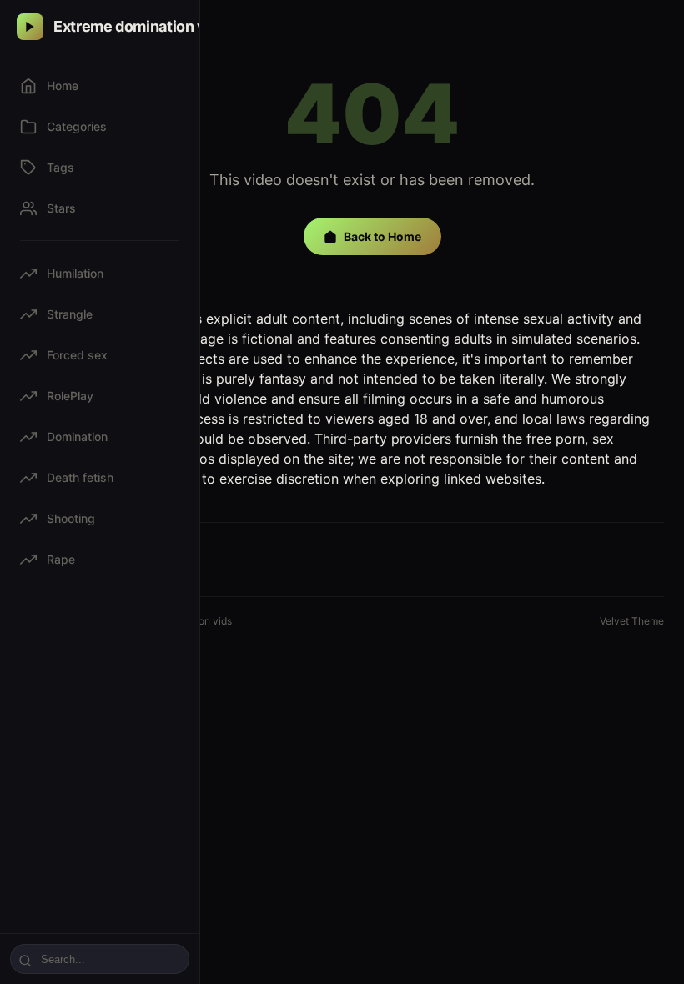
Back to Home (382, 236)
